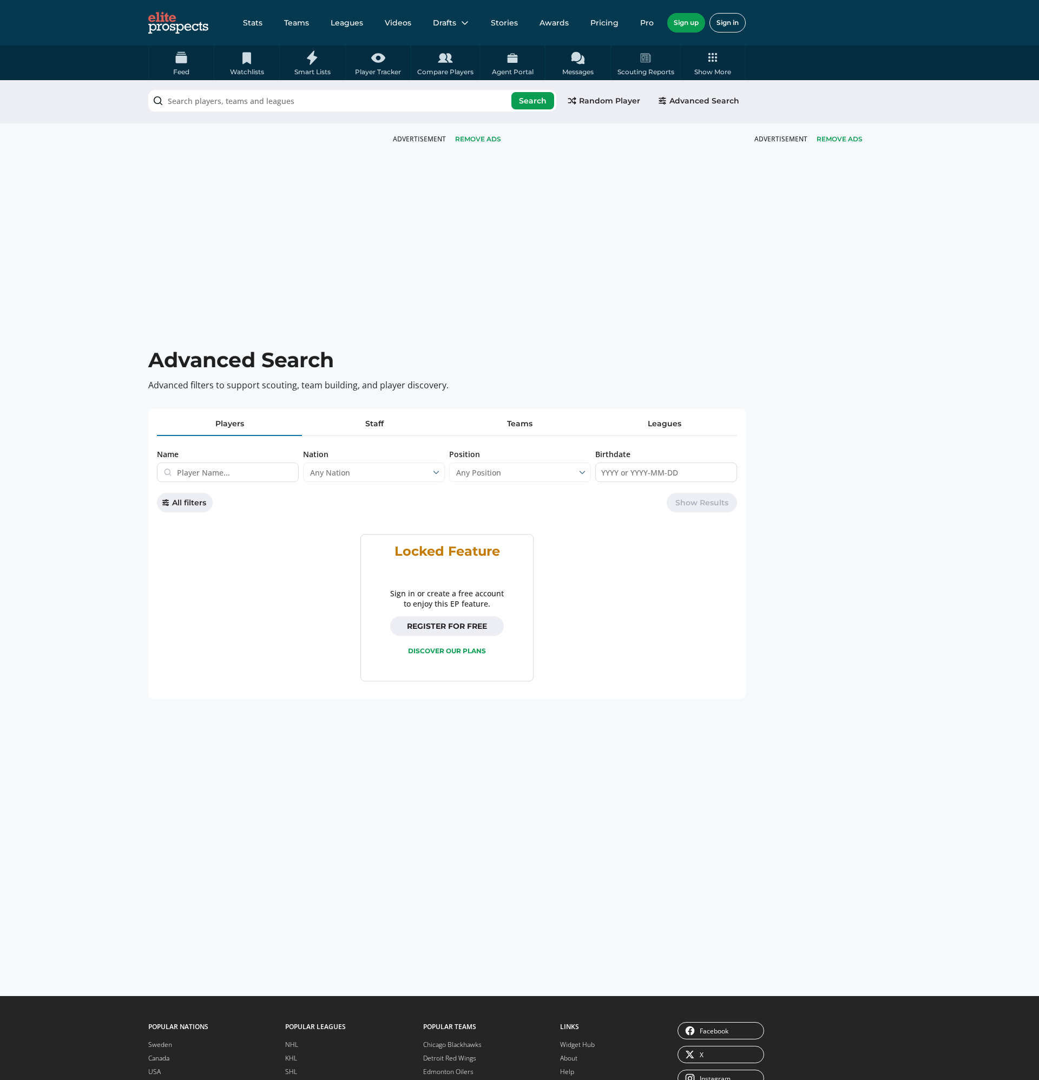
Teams (296, 23)
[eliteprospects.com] (178, 23)
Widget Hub (577, 1044)
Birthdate (612, 454)
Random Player (609, 101)
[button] (713, 62)
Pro (647, 23)
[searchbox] (352, 101)
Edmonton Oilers (448, 1071)
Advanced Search (704, 101)
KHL (291, 1058)
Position (464, 454)
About (568, 1058)
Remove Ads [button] (840, 139)
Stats (252, 23)
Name (168, 454)
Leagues (347, 23)
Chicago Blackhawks (452, 1044)
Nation (315, 454)
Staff (374, 423)
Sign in (727, 22)
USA (154, 1071)
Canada (158, 1058)
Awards (554, 23)
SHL (291, 1071)
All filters (189, 503)
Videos (398, 23)
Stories (504, 23)
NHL (291, 1044)
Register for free (447, 626)
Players (229, 423)
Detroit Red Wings (449, 1058)
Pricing (604, 23)
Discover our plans (447, 651)
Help (567, 1071)
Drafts (444, 23)
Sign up (686, 22)
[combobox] (352, 101)
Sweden (160, 1044)
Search (533, 101)
